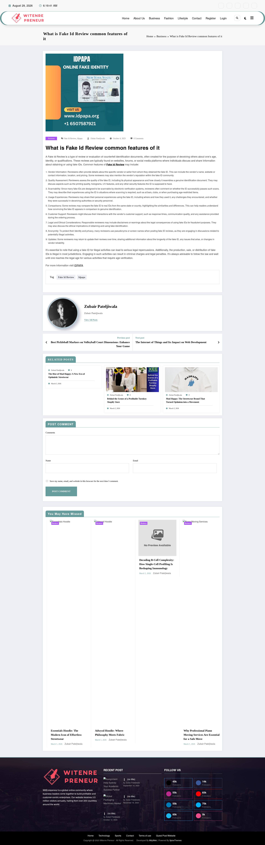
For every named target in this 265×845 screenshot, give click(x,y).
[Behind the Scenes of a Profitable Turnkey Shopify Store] (132, 379)
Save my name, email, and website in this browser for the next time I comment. (84, 481)
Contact (197, 18)
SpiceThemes (175, 840)
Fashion (169, 18)
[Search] (237, 18)
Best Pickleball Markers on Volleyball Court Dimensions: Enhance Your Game (90, 344)
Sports (118, 835)
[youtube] (254, 5)
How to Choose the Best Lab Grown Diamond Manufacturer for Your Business (153, 555)
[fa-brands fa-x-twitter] (229, 5)
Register (211, 18)
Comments (50, 432)
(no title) (131, 779)
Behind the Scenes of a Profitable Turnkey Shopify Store (127, 400)
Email (135, 460)
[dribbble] (237, 5)
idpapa (79, 138)
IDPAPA (78, 265)
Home (125, 18)
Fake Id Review (70, 138)
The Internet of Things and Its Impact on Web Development (170, 342)
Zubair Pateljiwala (98, 138)
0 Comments (138, 138)
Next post (139, 338)
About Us (139, 18)
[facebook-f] (221, 5)
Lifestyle (183, 18)
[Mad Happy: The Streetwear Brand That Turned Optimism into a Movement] (191, 379)
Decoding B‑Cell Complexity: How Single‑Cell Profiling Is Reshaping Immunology (65, 564)
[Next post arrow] (218, 342)
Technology (104, 835)
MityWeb (153, 840)
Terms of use (145, 835)
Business (154, 18)
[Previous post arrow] (46, 342)
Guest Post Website (165, 835)
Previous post (123, 338)
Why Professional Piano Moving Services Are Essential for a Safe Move (110, 734)
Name (48, 460)
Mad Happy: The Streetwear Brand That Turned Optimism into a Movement (185, 400)
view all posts (90, 320)
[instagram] (246, 5)
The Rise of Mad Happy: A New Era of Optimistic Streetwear (66, 375)
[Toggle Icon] (251, 18)
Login (223, 18)
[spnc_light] (245, 18)
